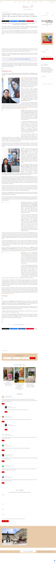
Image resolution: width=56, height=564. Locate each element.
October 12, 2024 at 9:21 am (9, 466)
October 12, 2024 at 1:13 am (9, 435)
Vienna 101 (28, 7)
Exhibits (6, 350)
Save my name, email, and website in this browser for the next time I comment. (14, 518)
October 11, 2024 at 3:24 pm (9, 417)
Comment (3, 494)
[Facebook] (41, 76)
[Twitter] (42, 76)
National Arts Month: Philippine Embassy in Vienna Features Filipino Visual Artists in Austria (30, 385)
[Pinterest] (44, 76)
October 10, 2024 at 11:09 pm (9, 397)
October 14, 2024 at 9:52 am (11, 407)
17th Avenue (51, 551)
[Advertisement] (19, 41)
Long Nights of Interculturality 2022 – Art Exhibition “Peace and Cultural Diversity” (8, 384)
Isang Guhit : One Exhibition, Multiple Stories (22, 59)
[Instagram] (45, 76)
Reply (3, 421)
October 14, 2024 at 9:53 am (11, 425)
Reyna (26, 257)
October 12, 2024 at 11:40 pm (9, 477)
